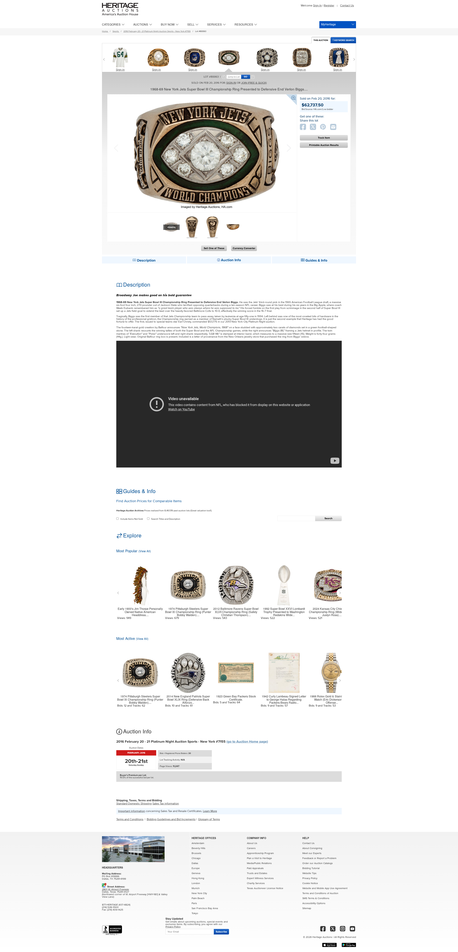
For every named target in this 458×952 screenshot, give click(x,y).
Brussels (196, 853)
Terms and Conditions (129, 819)
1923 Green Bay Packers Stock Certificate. (236, 698)
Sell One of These (214, 248)
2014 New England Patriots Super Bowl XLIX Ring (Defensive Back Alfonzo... (188, 699)
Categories (111, 24)
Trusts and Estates (257, 873)
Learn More (210, 811)
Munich (196, 888)
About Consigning (312, 848)
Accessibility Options (313, 903)
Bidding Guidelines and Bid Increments (171, 819)
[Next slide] (353, 59)
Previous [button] (116, 147)
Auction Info (230, 260)
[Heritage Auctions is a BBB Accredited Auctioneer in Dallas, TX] (112, 930)
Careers (251, 848)
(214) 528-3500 (110, 907)
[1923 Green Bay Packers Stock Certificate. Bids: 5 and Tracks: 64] (236, 670)
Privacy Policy (309, 878)
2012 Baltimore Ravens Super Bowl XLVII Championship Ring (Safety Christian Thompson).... (236, 612)
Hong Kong (198, 878)
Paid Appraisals (255, 868)
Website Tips (309, 873)
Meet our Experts (311, 853)
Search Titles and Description (165, 519)
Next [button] (288, 147)
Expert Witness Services (260, 878)
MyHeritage (328, 24)
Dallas (195, 863)
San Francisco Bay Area (205, 908)
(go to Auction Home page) (247, 742)
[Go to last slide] (118, 592)
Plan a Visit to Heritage (259, 858)
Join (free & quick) (254, 83)
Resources (244, 24)
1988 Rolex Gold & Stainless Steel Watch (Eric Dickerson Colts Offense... (332, 699)
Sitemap (306, 908)
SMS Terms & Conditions (315, 898)
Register (329, 5)
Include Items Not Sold (131, 519)
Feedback (307, 858)
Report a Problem (326, 858)
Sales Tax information (165, 803)
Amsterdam (198, 843)
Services (214, 24)
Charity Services (256, 883)
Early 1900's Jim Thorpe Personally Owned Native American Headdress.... (140, 612)
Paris (194, 903)
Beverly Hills (198, 848)
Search (328, 518)
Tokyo (195, 913)
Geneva (196, 873)
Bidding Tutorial (311, 868)
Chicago (196, 858)
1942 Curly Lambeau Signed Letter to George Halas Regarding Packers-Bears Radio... (284, 699)
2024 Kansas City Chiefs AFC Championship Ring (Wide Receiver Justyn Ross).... (332, 612)
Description (146, 260)
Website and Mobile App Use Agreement (324, 888)
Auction (320, 40)
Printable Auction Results (324, 145)
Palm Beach (198, 898)
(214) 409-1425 (115, 910)
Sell (190, 24)
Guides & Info (315, 260)
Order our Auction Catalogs (317, 863)
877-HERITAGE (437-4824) (116, 905)
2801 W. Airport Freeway (115, 889)
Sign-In (317, 5)
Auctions (140, 24)
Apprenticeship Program (260, 853)
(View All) (144, 551)
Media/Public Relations (259, 863)
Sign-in (120, 69)
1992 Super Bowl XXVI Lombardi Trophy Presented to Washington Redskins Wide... (284, 612)
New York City (199, 893)
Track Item (324, 137)
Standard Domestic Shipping (134, 803)
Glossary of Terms (209, 819)
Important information (131, 811)
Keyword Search (344, 40)
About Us (252, 843)
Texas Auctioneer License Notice (265, 888)
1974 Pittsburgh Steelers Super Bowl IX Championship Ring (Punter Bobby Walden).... (188, 612)
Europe (196, 868)
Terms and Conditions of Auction (320, 893)
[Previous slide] (104, 59)
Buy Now (168, 24)
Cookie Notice (310, 883)
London (196, 883)
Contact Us (347, 5)
